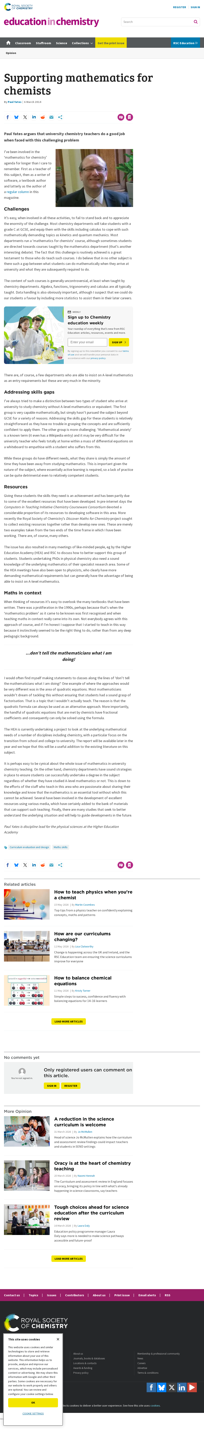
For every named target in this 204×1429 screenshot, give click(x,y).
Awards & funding (82, 1368)
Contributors (74, 1295)
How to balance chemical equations (83, 980)
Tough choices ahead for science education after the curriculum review (91, 1212)
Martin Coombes (85, 904)
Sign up (117, 342)
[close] (133, 109)
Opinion (11, 53)
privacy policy (98, 358)
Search (195, 22)
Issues (51, 1295)
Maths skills (61, 847)
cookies (155, 1405)
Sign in (51, 1086)
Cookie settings (33, 1413)
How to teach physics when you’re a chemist (93, 894)
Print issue (122, 1295)
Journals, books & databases (89, 1358)
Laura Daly (84, 1225)
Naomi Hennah (86, 1175)
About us (99, 1295)
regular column (18, 191)
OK (33, 1402)
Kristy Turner (82, 990)
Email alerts (147, 1295)
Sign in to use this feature (114, 109)
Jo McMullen (85, 1131)
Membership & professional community (158, 1353)
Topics (33, 1295)
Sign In (195, 7)
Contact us (12, 1295)
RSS (167, 1295)
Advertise (142, 1368)
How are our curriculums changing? (82, 936)
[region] (33, 1379)
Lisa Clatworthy (84, 946)
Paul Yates (15, 102)
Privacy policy (80, 1372)
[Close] (58, 1339)
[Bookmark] (129, 117)
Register (179, 7)
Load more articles (69, 1021)
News (140, 1358)
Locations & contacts (84, 1363)
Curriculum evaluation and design (29, 847)
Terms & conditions (147, 1372)
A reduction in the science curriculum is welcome (84, 1122)
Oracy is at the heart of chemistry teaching (92, 1166)
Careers (141, 1363)
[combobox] (160, 22)
